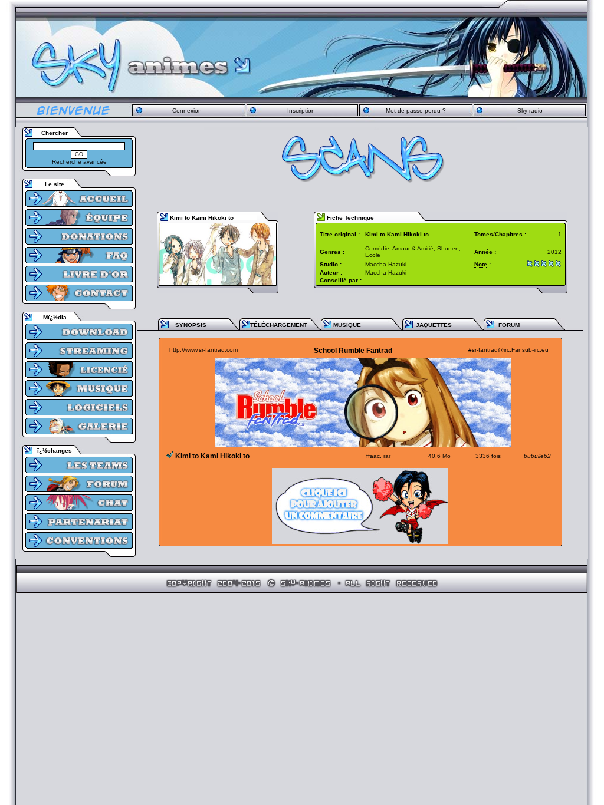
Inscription (301, 110)
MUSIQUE (347, 325)
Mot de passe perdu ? (416, 110)
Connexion (187, 110)
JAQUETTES (434, 325)
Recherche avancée (79, 162)
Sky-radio (530, 110)
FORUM (509, 325)
